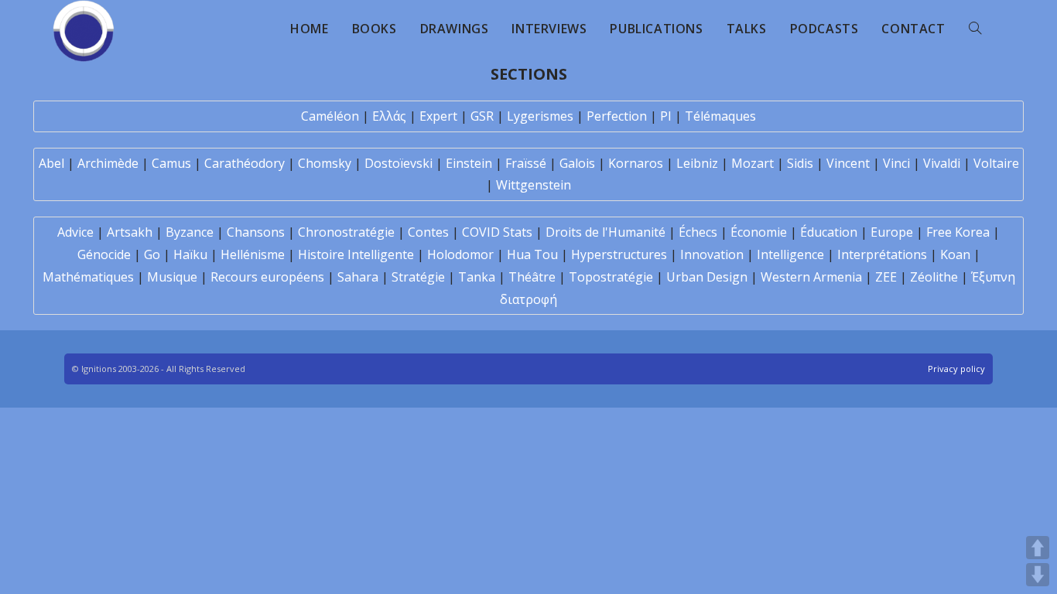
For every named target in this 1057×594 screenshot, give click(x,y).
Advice (75, 232)
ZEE (886, 276)
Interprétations (882, 254)
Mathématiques (88, 276)
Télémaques (720, 116)
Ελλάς (389, 116)
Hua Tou (532, 254)
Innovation (712, 254)
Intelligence (790, 254)
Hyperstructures (619, 254)
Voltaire (996, 163)
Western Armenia (811, 276)
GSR (482, 116)
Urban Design (706, 276)
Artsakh (129, 232)
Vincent (848, 163)
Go (152, 254)
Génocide (104, 254)
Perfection (617, 116)
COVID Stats (497, 232)
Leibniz (697, 163)
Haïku (190, 254)
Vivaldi (941, 163)
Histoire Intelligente (356, 254)
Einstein (469, 163)
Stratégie (418, 276)
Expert (438, 116)
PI (666, 116)
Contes (428, 232)
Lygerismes (540, 116)
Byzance (190, 232)
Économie (758, 232)
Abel (51, 163)
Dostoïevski (398, 163)
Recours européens (267, 276)
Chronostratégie (346, 232)
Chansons (256, 232)
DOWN (1037, 574)
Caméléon (330, 116)
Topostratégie (611, 276)
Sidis (800, 163)
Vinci (896, 163)
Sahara (357, 276)
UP (1037, 547)
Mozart (752, 163)
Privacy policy (956, 368)
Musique (172, 276)
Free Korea (958, 232)
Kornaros (635, 163)
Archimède (108, 163)
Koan (955, 254)
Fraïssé (525, 163)
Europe (892, 232)
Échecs (698, 232)
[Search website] (975, 28)
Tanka (476, 276)
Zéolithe (934, 276)
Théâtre (532, 276)
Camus (171, 163)
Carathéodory (244, 163)
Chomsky (324, 163)
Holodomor (460, 254)
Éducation (828, 232)
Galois (577, 163)
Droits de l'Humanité (605, 232)
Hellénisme (253, 254)
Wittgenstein (533, 184)
